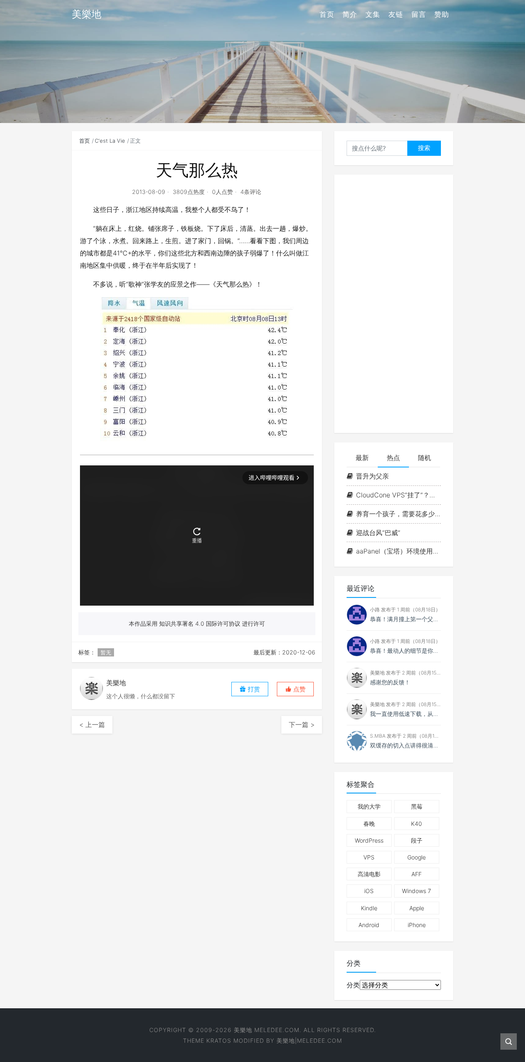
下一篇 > (302, 724)
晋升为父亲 (372, 476)
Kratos (218, 1040)
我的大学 (369, 806)
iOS (369, 890)
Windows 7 (416, 890)
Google (416, 857)
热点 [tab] (393, 458)
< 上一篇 (92, 724)
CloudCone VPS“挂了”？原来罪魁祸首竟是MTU (398, 495)
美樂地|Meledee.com (309, 1040)
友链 (395, 14)
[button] (295, 689)
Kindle (369, 908)
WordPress (369, 840)
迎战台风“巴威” (378, 533)
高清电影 (369, 874)
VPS (368, 857)
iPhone (417, 924)
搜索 (424, 148)
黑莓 (416, 806)
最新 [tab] (362, 458)
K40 (416, 823)
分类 (353, 985)
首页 (327, 14)
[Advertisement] (394, 304)
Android (368, 924)
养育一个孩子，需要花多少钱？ (398, 514)
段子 (416, 840)
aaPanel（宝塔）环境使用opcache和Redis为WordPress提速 (398, 551)
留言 (418, 14)
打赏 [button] (253, 689)
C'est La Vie (110, 140)
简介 (349, 14)
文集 (372, 14)
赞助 (441, 14)
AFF (416, 874)
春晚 (369, 823)
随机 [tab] (424, 458)
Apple (416, 908)
